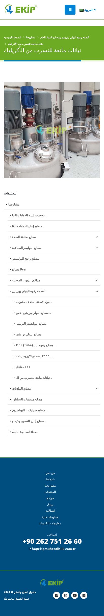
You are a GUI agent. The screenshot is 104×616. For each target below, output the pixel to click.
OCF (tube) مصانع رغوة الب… (36, 345)
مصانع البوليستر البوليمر (31, 323)
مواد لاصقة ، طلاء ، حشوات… (34, 302)
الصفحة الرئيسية (12, 37)
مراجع (50, 498)
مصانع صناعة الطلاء (24, 237)
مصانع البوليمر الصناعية (26, 248)
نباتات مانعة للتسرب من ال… (34, 377)
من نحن (50, 473)
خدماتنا (50, 479)
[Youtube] (74, 595)
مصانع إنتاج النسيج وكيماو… (29, 421)
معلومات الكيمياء (50, 523)
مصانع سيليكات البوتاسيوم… (29, 410)
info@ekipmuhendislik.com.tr (52, 549)
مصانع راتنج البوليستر (25, 258)
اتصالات (50, 510)
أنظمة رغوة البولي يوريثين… (29, 291)
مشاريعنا (30, 37)
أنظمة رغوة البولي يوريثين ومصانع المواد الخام (64, 37)
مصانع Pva (19, 269)
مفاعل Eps (23, 367)
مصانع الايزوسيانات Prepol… (34, 356)
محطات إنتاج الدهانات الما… (29, 215)
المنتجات (50, 492)
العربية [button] (89, 10)
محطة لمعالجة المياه (25, 432)
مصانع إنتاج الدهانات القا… (28, 226)
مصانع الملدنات (21, 388)
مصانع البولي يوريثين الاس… (33, 313)
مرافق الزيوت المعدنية (26, 280)
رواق (50, 504)
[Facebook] (56, 595)
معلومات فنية (50, 517)
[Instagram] (65, 595)
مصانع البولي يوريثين (28, 334)
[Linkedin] (83, 595)
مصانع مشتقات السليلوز (27, 399)
